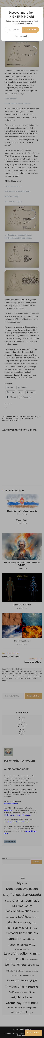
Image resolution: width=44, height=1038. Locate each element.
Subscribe (30, 30)
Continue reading (22, 36)
